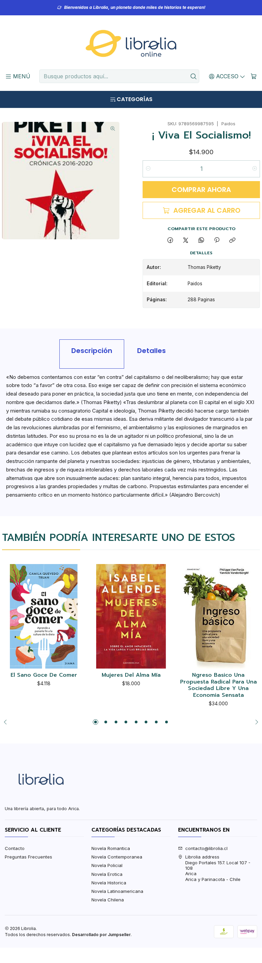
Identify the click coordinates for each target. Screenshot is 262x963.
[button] (95, 722)
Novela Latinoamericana (117, 891)
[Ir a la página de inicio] (131, 43)
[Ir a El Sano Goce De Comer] (43, 616)
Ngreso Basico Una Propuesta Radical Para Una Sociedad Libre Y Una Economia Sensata (218, 685)
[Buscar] (193, 76)
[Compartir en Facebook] (170, 240)
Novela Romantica (110, 848)
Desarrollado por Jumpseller (101, 934)
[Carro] (253, 76)
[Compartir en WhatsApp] (201, 240)
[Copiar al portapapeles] (232, 240)
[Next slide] (255, 722)
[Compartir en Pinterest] (216, 240)
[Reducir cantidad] (148, 169)
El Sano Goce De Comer (44, 675)
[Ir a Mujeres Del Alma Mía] (131, 616)
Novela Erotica (106, 874)
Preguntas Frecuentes (28, 857)
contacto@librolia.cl (206, 848)
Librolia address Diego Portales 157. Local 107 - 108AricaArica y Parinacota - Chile (217, 868)
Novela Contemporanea (116, 857)
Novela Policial (106, 865)
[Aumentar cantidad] (254, 169)
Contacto (15, 848)
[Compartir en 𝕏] (185, 240)
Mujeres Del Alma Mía (131, 675)
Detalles (151, 350)
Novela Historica (108, 882)
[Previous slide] (7, 722)
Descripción (91, 350)
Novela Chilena (107, 899)
